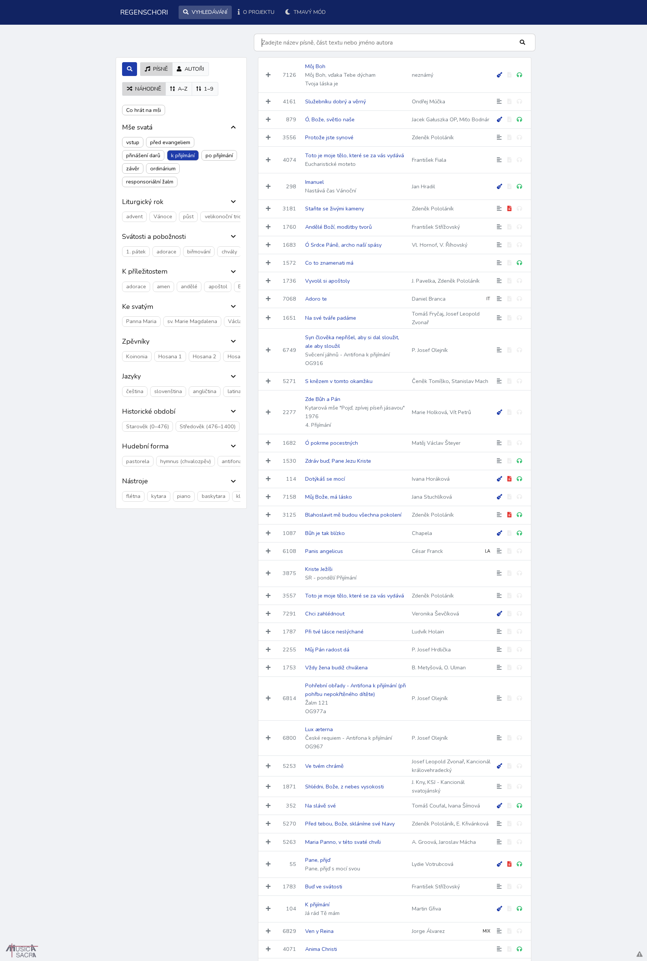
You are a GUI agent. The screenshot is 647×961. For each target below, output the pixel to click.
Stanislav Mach (470, 381)
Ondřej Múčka (428, 101)
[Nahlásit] (639, 954)
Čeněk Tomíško (430, 381)
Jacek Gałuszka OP (434, 119)
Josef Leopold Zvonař (438, 761)
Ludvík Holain (428, 631)
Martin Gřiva (426, 908)
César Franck (427, 551)
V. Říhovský (453, 245)
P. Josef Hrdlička (431, 649)
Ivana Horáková (431, 479)
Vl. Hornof (424, 245)
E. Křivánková (472, 823)
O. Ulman (455, 667)
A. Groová (424, 842)
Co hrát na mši (143, 110)
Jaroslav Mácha (457, 842)
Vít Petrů (460, 412)
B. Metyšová (426, 667)
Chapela (422, 533)
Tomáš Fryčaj (427, 313)
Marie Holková (429, 412)
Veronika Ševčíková (435, 613)
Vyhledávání (208, 12)
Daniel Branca (429, 298)
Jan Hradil (423, 186)
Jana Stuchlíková (432, 497)
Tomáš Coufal (429, 805)
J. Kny (418, 782)
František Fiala (429, 160)
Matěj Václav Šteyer (436, 443)
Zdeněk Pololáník (433, 137)
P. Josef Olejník (430, 350)
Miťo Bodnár (474, 119)
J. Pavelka (423, 281)
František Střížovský (436, 227)
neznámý (422, 75)
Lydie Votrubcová (432, 864)
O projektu (258, 12)
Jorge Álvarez (428, 931)
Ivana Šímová (464, 805)
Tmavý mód (309, 12)
